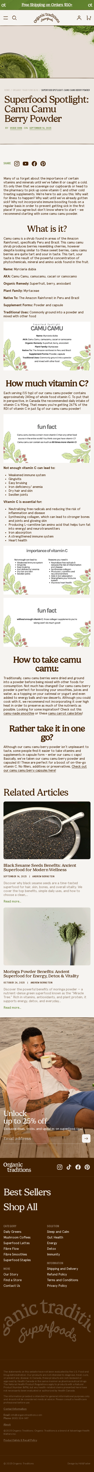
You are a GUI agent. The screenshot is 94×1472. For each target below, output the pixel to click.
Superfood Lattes (16, 1243)
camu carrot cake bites (65, 713)
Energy (52, 1243)
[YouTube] (25, 163)
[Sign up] (86, 1138)
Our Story (10, 1274)
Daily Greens (12, 1231)
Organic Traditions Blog (25, 90)
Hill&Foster (84, 1463)
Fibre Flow (11, 1248)
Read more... (12, 901)
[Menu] (5, 18)
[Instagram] (17, 163)
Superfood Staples (17, 1260)
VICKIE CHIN (16, 128)
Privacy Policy (57, 1285)
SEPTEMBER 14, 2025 (40, 128)
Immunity (53, 1254)
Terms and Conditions (62, 1280)
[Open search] (14, 18)
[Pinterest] (43, 163)
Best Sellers (27, 1192)
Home (7, 90)
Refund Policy (57, 1274)
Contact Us (11, 1285)
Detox (51, 1248)
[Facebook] (34, 163)
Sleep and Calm (58, 1231)
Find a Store (12, 1280)
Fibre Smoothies (15, 1254)
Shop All (20, 1207)
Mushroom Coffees (17, 1237)
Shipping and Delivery (62, 1268)
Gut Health (55, 1237)
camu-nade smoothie (18, 713)
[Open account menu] (79, 18)
